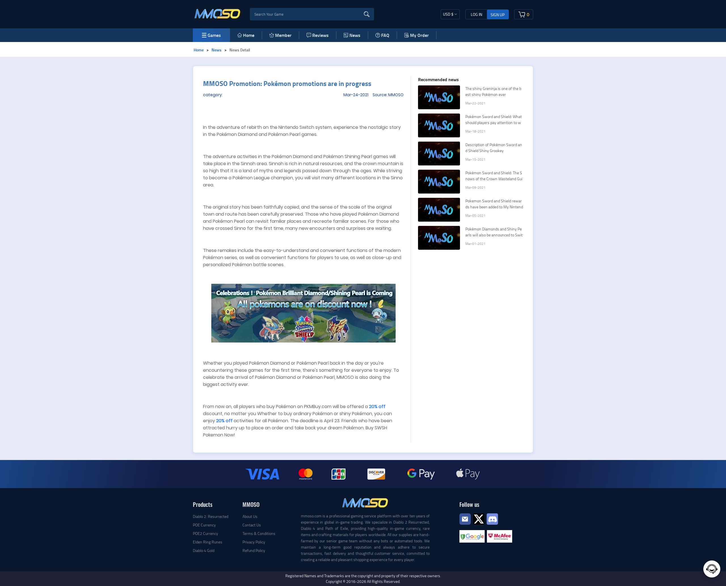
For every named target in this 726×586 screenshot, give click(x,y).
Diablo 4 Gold (203, 550)
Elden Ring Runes (207, 542)
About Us (250, 516)
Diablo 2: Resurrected (210, 516)
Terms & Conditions (258, 533)
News (354, 35)
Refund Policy (253, 550)
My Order (419, 35)
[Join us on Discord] (492, 518)
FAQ (385, 35)
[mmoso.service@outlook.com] (465, 524)
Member (283, 35)
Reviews (320, 35)
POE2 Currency (205, 533)
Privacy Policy (253, 542)
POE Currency (204, 525)
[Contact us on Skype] (478, 518)
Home (248, 35)
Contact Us (251, 525)
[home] (217, 13)
